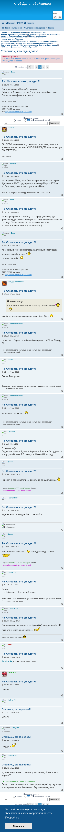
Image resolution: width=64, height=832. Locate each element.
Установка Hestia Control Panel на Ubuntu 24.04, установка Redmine (29, 41)
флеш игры (15, 47)
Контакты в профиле (9, 45)
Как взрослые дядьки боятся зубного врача (39, 45)
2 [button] (36, 67)
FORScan (4, 47)
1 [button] (32, 67)
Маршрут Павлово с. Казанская (14, 36)
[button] (29, 67)
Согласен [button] (18, 826)
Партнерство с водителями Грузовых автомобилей (22, 38)
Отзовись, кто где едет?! (19, 51)
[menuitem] (10, 23)
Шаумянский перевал (38, 36)
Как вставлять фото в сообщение (46, 59)
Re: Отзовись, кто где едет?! (21, 81)
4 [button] (43, 67)
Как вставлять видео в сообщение (16, 59)
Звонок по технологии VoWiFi (14, 32)
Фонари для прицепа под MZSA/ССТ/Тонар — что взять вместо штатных (30, 34)
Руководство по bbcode (12, 61)
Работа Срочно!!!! (30, 47)
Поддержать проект (31, 118)
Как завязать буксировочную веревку (35, 43)
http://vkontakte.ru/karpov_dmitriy (18, 112)
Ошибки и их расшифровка (12, 40)
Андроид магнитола (9, 43)
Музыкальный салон (36, 32)
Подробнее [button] (12, 817)
